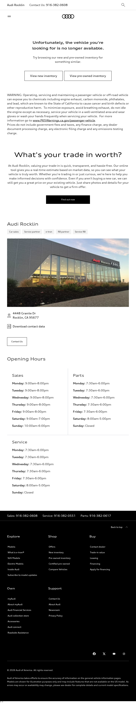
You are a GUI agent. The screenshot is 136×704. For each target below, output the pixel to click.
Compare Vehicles (58, 569)
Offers (52, 546)
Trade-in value (97, 552)
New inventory (56, 552)
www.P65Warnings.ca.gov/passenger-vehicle (64, 120)
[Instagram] (124, 654)
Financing (95, 563)
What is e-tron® (16, 552)
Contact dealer (97, 546)
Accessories (13, 621)
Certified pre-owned (59, 563)
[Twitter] (104, 654)
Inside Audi (13, 569)
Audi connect (14, 627)
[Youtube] (114, 654)
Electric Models (15, 563)
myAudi (12, 598)
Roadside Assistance (18, 632)
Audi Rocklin (15, 5)
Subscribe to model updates (22, 575)
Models (11, 546)
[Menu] (10, 16)
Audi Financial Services (19, 610)
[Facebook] (94, 654)
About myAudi (15, 604)
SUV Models (14, 558)
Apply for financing (100, 569)
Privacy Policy (56, 615)
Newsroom (54, 610)
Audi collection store (18, 615)
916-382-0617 (100, 515)
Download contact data (29, 326)
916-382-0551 (65, 515)
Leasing (94, 558)
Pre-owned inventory (59, 558)
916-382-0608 (57, 5)
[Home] (68, 16)
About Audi (54, 604)
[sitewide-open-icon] (123, 5)
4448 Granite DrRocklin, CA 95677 (26, 315)
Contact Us (54, 598)
